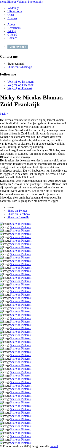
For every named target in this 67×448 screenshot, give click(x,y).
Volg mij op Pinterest (19, 88)
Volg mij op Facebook (20, 85)
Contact (12, 38)
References (13, 27)
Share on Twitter (17, 210)
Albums (12, 18)
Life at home (14, 11)
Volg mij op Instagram (20, 81)
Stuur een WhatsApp (19, 67)
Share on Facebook (18, 214)
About (11, 24)
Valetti (54, 446)
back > (4, 113)
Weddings (13, 8)
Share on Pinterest (20, 223)
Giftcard (12, 34)
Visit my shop (17, 46)
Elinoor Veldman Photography (25, 1)
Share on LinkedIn (18, 217)
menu (3, 1)
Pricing (11, 31)
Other (10, 14)
